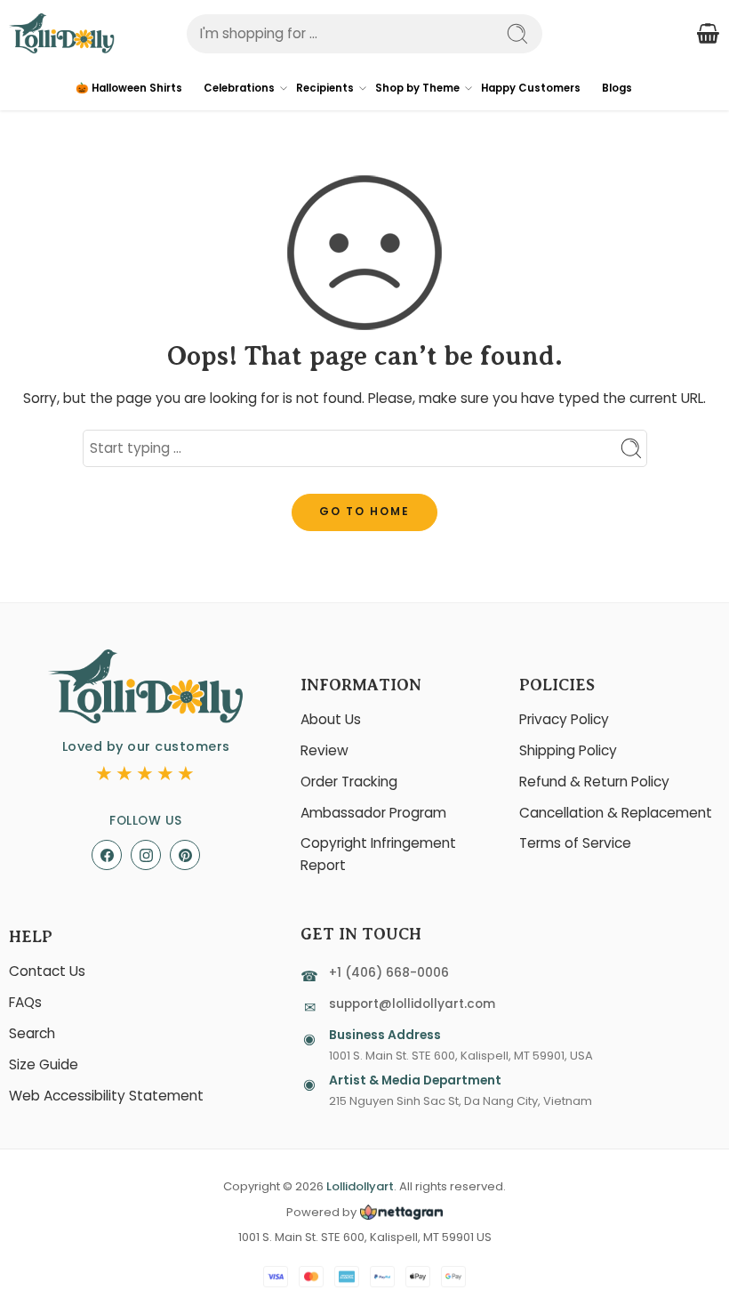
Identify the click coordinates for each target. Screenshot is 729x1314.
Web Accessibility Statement (106, 1095)
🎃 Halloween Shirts (129, 88)
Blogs (617, 88)
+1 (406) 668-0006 (389, 972)
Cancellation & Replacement (615, 812)
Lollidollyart (360, 1186)
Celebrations (239, 88)
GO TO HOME (364, 511)
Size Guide (43, 1064)
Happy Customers (531, 88)
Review (324, 750)
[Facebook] (107, 855)
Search (32, 1033)
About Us (330, 719)
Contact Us (47, 971)
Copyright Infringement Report (378, 854)
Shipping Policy (568, 750)
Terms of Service (575, 843)
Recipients (325, 88)
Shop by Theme (417, 88)
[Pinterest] (185, 855)
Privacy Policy (564, 719)
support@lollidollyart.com (412, 1004)
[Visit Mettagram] (399, 1212)
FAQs (25, 1002)
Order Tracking (348, 781)
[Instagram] (146, 855)
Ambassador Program (373, 812)
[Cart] (707, 33)
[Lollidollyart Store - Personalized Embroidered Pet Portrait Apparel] (62, 33)
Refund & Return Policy (594, 781)
